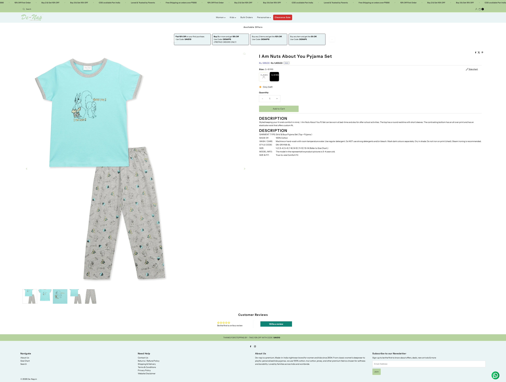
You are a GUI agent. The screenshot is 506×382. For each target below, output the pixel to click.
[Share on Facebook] (476, 52)
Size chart (473, 69)
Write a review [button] (276, 324)
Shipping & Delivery (147, 364)
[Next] (244, 169)
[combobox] (136, 9)
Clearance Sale (283, 17)
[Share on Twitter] (479, 52)
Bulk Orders (246, 17)
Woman (220, 17)
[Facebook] (250, 346)
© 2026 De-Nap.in (28, 379)
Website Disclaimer (146, 373)
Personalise (263, 17)
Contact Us (143, 357)
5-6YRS (275, 75)
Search (23, 364)
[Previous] (27, 169)
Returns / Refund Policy (148, 361)
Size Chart (25, 361)
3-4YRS (264, 75)
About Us (24, 357)
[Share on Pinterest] (482, 52)
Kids (232, 17)
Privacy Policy (144, 370)
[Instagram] (255, 346)
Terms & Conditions (147, 367)
